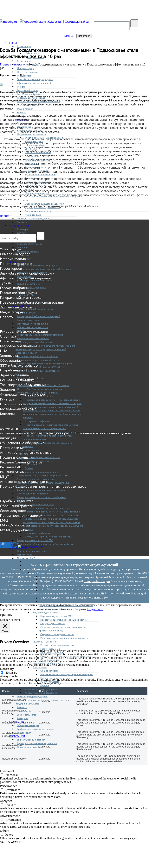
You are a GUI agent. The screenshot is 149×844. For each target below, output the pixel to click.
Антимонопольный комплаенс (24, 481)
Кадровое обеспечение (29, 243)
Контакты (22, 222)
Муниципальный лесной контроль (35, 504)
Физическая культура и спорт (23, 394)
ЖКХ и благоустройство (19, 365)
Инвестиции (17, 736)
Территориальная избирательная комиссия (40, 334)
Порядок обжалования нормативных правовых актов (43, 486)
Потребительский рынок (19, 370)
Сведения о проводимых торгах (57, 634)
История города (25, 68)
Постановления (12, 447)
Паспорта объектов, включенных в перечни (63, 619)
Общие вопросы (49, 670)
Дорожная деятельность (38, 211)
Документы (9, 428)
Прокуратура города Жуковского (35, 342)
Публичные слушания (29, 283)
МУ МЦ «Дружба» (14, 529)
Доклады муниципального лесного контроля (49, 536)
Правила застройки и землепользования (32, 302)
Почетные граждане (28, 72)
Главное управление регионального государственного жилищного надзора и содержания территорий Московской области (45, 349)
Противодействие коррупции (33, 323)
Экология (7, 389)
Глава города (24, 46)
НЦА (3, 350)
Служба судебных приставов (32, 493)
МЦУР (5, 476)
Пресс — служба (13, 403)
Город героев (24, 75)
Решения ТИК (10, 466)
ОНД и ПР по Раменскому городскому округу (41, 389)
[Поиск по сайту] (134, 23)
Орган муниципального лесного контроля (47, 507)
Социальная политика (17, 379)
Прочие (44, 685)
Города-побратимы (15, 287)
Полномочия (10, 340)
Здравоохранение (14, 374)
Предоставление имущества (55, 678)
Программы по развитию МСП (56, 601)
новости (5, 216)
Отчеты (29, 468)
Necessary (11, 672)
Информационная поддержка (41, 689)
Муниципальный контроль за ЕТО (35, 540)
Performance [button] (8, 786)
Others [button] (4, 830)
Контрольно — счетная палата (33, 338)
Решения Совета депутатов (31, 287)
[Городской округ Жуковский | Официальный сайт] (56, 21)
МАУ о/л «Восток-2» (16, 525)
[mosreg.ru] (9, 21)
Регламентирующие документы (57, 645)
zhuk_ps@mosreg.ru (97, 581)
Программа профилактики (39, 421)
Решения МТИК (12, 471)
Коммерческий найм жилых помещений (38, 316)
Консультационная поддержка (41, 692)
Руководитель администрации (24, 331)
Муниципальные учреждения (33, 218)
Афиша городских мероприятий (34, 83)
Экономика (9, 355)
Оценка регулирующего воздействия (44, 203)
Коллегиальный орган (44, 641)
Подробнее (95, 609)
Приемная (22, 247)
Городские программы (18, 292)
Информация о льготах (52, 623)
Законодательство (26, 714)
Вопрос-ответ (40, 667)
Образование (11, 360)
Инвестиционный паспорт (31, 739)
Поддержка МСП (26, 558)
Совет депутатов (19, 225)
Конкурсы (22, 718)
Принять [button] (6, 614)
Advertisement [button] (10, 816)
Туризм (21, 86)
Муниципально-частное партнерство (37, 743)
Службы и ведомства (16, 500)
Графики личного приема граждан (35, 729)
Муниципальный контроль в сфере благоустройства (45, 544)
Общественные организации (32, 327)
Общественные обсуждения (22, 442)
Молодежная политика (18, 408)
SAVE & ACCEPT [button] (11, 842)
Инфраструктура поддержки (32, 696)
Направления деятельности (31, 134)
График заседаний (50, 648)
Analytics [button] (6, 801)
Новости (21, 112)
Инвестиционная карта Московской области (64, 637)
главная (69, 35)
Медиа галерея (25, 108)
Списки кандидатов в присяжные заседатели (41, 489)
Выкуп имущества (49, 681)
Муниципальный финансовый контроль (38, 457)
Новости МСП (24, 554)
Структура (22, 229)
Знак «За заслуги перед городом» (35, 79)
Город (13, 42)
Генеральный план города (21, 297)
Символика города (15, 253)
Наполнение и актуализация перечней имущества (66, 674)
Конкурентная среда (28, 320)
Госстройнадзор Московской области (37, 356)
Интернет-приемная (28, 251)
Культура (7, 399)
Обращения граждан (28, 725)
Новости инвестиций (28, 747)
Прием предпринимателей (31, 550)
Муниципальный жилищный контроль (37, 471)
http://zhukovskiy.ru (117, 593)
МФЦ (4, 520)
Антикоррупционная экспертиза (25, 452)
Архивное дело (33, 214)
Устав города (24, 60)
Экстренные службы (16, 307)
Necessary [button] (7, 669)
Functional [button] (7, 771)
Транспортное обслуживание (40, 174)
